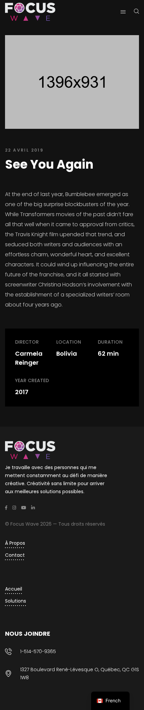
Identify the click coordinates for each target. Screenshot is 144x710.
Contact (15, 555)
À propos (15, 543)
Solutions (15, 601)
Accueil (13, 589)
